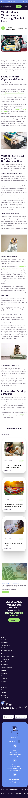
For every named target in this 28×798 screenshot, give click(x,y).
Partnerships (4, 642)
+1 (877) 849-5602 (15, 752)
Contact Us (4, 640)
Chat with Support (15, 756)
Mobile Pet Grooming (7, 698)
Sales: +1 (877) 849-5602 (9, 1)
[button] (2, 702)
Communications (5, 676)
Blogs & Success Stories (7, 656)
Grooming (4, 690)
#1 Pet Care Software (7, 684)
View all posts (5, 434)
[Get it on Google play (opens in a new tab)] (21, 717)
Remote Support (5, 648)
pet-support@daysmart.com (15, 768)
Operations (4, 681)
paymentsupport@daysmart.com (15, 781)
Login (25, 1)
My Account (4, 664)
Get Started (14, 620)
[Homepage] (6, 7)
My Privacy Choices (22, 793)
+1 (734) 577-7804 (14, 766)
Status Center (5, 662)
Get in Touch (12, 741)
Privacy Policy (10, 793)
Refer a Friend (5, 659)
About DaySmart (5, 645)
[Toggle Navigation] (26, 6)
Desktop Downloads (6, 667)
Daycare (3, 692)
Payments (4, 678)
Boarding (3, 695)
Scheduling (4, 673)
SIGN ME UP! (5, 591)
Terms (2, 793)
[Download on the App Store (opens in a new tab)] (8, 717)
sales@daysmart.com (15, 754)
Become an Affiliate (6, 650)
